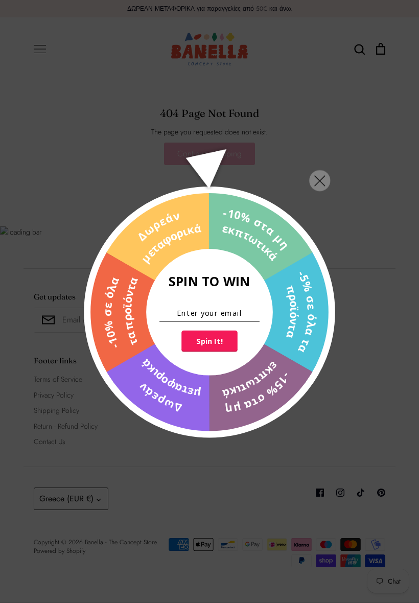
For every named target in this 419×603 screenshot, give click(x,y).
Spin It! (209, 341)
